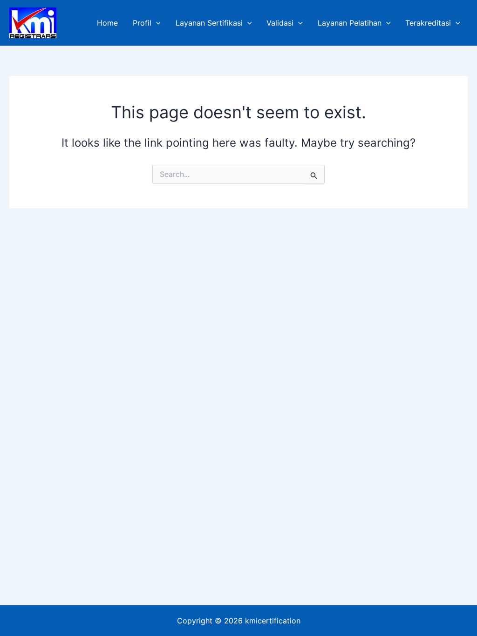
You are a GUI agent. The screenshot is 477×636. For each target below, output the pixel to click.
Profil (142, 22)
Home (107, 22)
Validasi (279, 22)
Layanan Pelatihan (350, 22)
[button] (156, 22)
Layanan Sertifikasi (209, 22)
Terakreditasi (428, 22)
